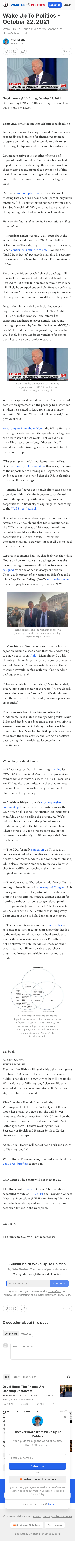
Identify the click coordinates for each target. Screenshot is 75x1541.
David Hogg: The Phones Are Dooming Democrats (23, 1389)
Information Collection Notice (44, 1490)
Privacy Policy (37, 1494)
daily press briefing (15, 1164)
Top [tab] (7, 1377)
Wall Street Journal (23, 508)
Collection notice (62, 1516)
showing (55, 769)
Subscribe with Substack (40, 1479)
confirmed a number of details (31, 250)
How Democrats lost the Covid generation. (28, 1395)
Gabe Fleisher (18, 40)
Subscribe (54, 4)
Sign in (68, 4)
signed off (37, 849)
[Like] (6, 51)
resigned (8, 570)
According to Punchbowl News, (23, 428)
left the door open (58, 579)
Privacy (37, 1516)
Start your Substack (28, 1525)
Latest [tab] (16, 1377)
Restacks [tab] (26, 1333)
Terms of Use (54, 1487)
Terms (46, 1516)
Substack (20, 1533)
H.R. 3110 (36, 1194)
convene (28, 1189)
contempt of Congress (51, 887)
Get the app (55, 1525)
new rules (55, 925)
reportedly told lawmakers (28, 466)
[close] (65, 1417)
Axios (34, 655)
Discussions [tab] (29, 1377)
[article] (37, 1395)
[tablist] (18, 1333)
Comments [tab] (11, 1333)
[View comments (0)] (14, 51)
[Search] (68, 1377)
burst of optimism (27, 193)
